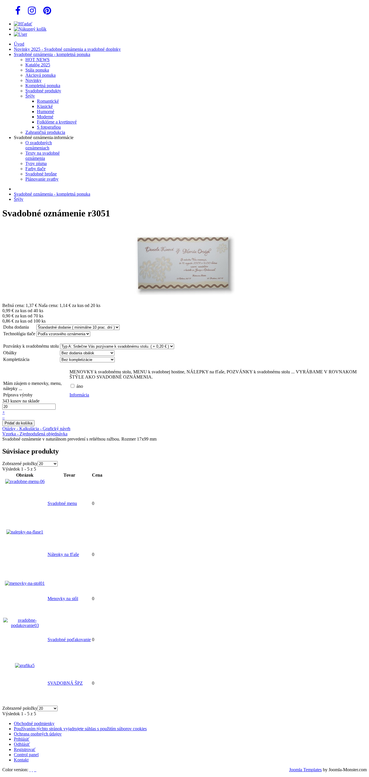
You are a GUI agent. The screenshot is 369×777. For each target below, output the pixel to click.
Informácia (79, 394)
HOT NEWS (37, 59)
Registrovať (24, 749)
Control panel (26, 754)
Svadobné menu (62, 503)
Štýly (30, 95)
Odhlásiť (22, 744)
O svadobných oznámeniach (38, 145)
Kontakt (21, 759)
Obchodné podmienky (34, 723)
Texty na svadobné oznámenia (42, 156)
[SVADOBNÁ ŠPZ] (25, 665)
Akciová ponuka (40, 75)
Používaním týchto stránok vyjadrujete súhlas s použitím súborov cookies (80, 728)
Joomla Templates (305, 769)
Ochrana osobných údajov (38, 733)
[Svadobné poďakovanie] (24, 625)
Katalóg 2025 (37, 64)
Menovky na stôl (63, 598)
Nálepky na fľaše (63, 554)
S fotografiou (49, 127)
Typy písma (36, 163)
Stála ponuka (37, 70)
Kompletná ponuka (42, 85)
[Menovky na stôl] (25, 583)
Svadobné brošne (41, 173)
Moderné (45, 116)
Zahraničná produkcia (45, 132)
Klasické (45, 106)
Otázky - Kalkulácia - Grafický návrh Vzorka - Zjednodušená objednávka (36, 431)
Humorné (45, 111)
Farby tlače (35, 168)
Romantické (48, 101)
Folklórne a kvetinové (57, 121)
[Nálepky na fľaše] (24, 531)
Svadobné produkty (43, 90)
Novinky (33, 80)
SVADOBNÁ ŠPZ (65, 683)
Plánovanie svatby (42, 179)
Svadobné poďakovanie (69, 639)
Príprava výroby (18, 394)
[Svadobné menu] (25, 481)
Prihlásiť (21, 739)
